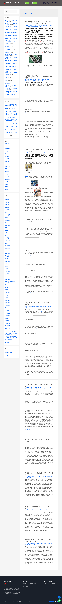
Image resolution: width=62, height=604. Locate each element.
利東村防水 (7, 209)
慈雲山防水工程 (7, 233)
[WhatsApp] (50, 601)
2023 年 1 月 (7, 163)
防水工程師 (7, 307)
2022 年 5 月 (7, 173)
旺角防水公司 (7, 240)
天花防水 (6, 222)
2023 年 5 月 (7, 156)
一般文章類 (7, 199)
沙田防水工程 (7, 251)
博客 (52, 2)
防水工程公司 (7, 305)
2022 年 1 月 (7, 178)
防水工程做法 (7, 300)
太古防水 (6, 224)
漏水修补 (6, 258)
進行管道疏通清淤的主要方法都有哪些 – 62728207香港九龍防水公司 (11, 123)
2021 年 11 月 (7, 181)
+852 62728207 (25, 586)
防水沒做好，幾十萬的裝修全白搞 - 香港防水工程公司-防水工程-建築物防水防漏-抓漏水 (11, 113)
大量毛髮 (6, 217)
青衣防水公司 (7, 328)
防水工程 (48, 2)
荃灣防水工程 (7, 269)
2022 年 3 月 (7, 176)
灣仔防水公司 (7, 260)
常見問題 (44, 3)
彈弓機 (6, 232)
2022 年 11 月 (7, 166)
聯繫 (48, 3)
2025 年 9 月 (7, 143)
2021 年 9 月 (7, 184)
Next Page (52, 572)
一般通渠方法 (7, 202)
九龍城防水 (7, 207)
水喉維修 (55, 2)
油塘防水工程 (7, 253)
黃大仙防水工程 (7, 342)
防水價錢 (6, 295)
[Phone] (53, 601)
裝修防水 (6, 274)
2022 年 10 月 (7, 168)
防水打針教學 (7, 318)
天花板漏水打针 (7, 220)
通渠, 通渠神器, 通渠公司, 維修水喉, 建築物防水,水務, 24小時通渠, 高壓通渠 (11, 283)
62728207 (36, 84)
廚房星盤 (6, 230)
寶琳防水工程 (7, 225)
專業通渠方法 (7, 227)
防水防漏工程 (7, 325)
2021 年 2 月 (7, 187)
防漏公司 (6, 326)
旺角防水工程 (7, 242)
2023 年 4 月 (7, 158)
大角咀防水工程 (7, 215)
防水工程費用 (7, 315)
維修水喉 (6, 266)
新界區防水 (7, 237)
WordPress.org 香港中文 (9, 355)
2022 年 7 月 (7, 169)
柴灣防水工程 (7, 245)
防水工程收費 (7, 308)
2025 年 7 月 (7, 145)
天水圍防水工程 (7, 219)
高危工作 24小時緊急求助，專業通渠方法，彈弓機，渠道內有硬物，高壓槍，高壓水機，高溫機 (11, 333)
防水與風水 (7, 320)
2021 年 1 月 (7, 189)
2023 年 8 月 (7, 151)
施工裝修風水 (7, 238)
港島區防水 (7, 256)
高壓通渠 (6, 340)
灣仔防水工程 (7, 261)
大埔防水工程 (7, 214)
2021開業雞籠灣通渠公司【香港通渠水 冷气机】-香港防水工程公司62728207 (11, 134)
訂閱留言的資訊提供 (8, 354)
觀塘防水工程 (7, 279)
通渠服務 (6, 290)
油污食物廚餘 (7, 255)
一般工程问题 (7, 197)
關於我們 (44, 2)
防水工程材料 (7, 312)
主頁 (40, 2)
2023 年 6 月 (7, 155)
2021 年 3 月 (7, 186)
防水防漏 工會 (7, 323)
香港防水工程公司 (13, 2)
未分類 (6, 243)
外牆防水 (6, 212)
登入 (6, 350)
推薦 (40, 3)
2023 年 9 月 (7, 150)
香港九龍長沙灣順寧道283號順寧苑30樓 (29, 583)
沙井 (6, 250)
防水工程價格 (7, 302)
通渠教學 (6, 287)
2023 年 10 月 (7, 148)
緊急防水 (6, 268)
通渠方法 (6, 289)
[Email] (55, 601)
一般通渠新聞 (7, 201)
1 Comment (27, 25)
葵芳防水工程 (7, 271)
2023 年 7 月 (7, 153)
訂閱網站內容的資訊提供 (9, 352)
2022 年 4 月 (7, 174)
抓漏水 (6, 235)
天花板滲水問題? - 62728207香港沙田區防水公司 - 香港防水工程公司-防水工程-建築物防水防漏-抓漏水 (11, 119)
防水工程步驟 (7, 313)
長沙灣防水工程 (7, 294)
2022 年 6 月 (7, 171)
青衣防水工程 (7, 330)
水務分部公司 (7, 248)
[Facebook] (52, 601)
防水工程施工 (7, 310)
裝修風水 (6, 276)
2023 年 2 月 (7, 161)
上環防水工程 (7, 204)
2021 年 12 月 (7, 179)
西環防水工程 (7, 278)
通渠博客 (47, 25)
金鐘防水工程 (7, 292)
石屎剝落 (6, 263)
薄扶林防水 (7, 273)
